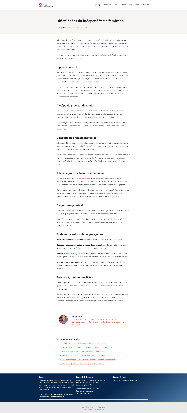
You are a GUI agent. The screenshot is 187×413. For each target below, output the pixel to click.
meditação (70, 254)
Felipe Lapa (97, 5)
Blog (130, 5)
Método (123, 5)
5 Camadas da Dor (82, 178)
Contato (146, 5)
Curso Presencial (110, 5)
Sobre (137, 5)
